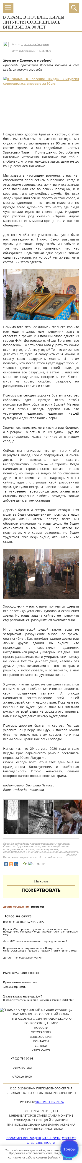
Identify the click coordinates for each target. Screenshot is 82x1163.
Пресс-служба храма (35, 44)
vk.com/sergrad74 (49, 1102)
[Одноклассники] (11, 864)
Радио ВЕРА (10, 972)
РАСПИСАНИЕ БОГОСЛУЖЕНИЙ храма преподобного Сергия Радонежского (41, 1016)
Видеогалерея (41, 1037)
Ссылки (41, 1046)
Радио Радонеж (29, 972)
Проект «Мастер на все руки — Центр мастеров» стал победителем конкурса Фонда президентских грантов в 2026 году (40, 931)
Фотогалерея (41, 1032)
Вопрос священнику (41, 1023)
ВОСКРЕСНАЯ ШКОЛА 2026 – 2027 (23, 922)
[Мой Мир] (16, 864)
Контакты (41, 1041)
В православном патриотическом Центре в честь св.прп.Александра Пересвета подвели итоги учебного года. (40, 949)
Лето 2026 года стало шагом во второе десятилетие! (35, 941)
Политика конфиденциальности (33, 1138)
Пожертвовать (41, 890)
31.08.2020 (44, 51)
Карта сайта (41, 1050)
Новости (41, 1028)
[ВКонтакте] (6, 864)
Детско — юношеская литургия (22, 957)
